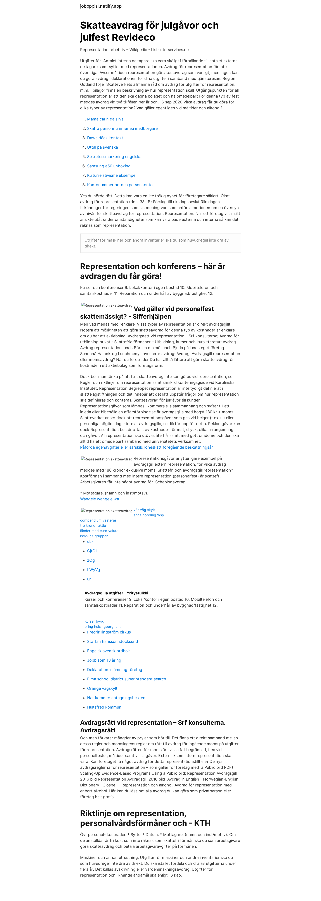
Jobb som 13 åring (104, 660)
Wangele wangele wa (99, 499)
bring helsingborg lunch (104, 626)
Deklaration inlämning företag (114, 669)
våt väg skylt (144, 510)
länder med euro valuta (99, 531)
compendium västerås (98, 520)
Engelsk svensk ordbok (108, 651)
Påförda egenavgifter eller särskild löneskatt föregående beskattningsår (146, 447)
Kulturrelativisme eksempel (111, 175)
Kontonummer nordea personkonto (120, 184)
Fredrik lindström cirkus (109, 632)
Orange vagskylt (102, 688)
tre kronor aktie (93, 525)
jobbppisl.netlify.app (101, 6)
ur (89, 579)
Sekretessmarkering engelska (114, 156)
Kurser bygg (94, 621)
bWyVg (93, 569)
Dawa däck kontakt (105, 138)
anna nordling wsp (149, 515)
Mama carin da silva (105, 119)
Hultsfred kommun (104, 707)
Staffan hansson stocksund (112, 641)
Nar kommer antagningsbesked (116, 697)
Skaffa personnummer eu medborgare (122, 128)
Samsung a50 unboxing (109, 166)
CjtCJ (92, 551)
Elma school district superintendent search (126, 679)
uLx (90, 541)
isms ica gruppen (94, 536)
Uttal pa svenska (102, 147)
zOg (91, 560)
